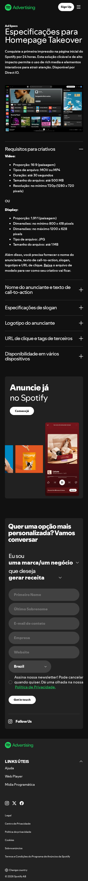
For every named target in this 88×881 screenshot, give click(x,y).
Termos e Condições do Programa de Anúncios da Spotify (37, 856)
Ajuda (9, 768)
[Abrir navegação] (78, 7)
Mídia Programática (20, 784)
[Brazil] (30, 666)
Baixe (48, 265)
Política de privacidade (18, 832)
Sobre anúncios (14, 848)
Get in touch (22, 700)
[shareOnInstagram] (10, 721)
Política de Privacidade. (35, 687)
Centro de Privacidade (17, 823)
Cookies (9, 840)
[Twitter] (14, 803)
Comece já (22, 411)
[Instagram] (7, 803)
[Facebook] (22, 803)
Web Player (14, 776)
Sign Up (66, 7)
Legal (8, 815)
